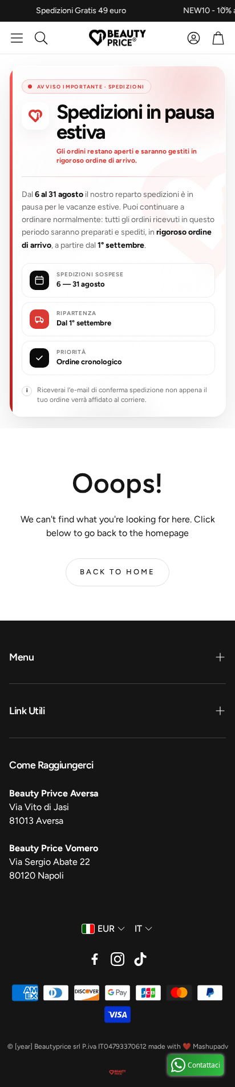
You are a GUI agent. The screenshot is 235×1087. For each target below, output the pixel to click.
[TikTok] (140, 959)
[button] (17, 38)
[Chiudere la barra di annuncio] (223, 8)
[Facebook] (95, 959)
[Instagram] (117, 959)
